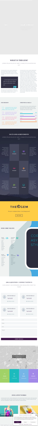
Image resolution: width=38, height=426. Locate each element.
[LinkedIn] (10, 301)
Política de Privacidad (26, 424)
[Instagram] (12, 301)
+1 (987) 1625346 (10, 298)
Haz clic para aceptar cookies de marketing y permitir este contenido (19, 356)
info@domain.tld (10, 299)
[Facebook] (7, 301)
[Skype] (13, 301)
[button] (36, 415)
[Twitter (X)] (9, 301)
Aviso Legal (30, 424)
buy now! (19, 215)
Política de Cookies (21, 424)
